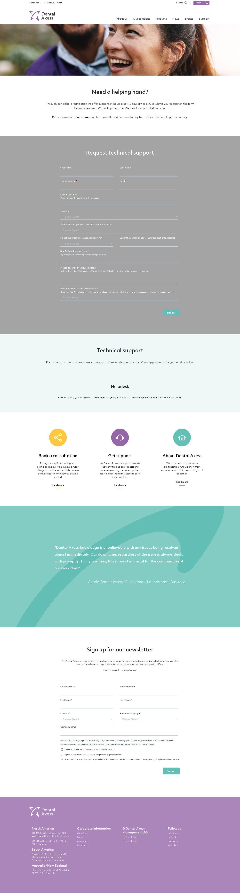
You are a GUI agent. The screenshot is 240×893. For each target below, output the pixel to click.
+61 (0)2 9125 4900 (170, 397)
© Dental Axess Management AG (135, 830)
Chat (59, 2)
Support (204, 18)
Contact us (49, 2)
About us (122, 18)
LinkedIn (172, 837)
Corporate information (94, 828)
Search (179, 2)
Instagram (173, 841)
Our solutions (141, 18)
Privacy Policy (130, 837)
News (175, 18)
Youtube (172, 845)
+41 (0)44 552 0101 (79, 397)
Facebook (173, 833)
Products (161, 18)
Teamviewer (82, 117)
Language (34, 2)
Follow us (174, 828)
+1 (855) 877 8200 (117, 397)
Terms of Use (129, 841)
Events (189, 18)
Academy (82, 841)
